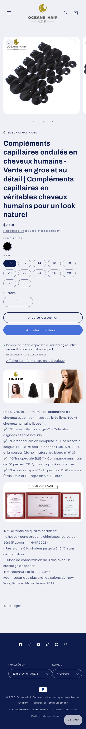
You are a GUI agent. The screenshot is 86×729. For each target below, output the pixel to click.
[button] (9, 13)
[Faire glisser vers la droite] (52, 122)
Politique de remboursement (50, 703)
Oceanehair (24, 697)
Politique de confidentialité (29, 709)
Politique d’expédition (45, 716)
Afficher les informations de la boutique (35, 360)
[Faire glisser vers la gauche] (33, 122)
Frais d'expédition (13, 231)
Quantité (9, 293)
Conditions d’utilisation (64, 709)
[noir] (7, 246)
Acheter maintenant (43, 330)
